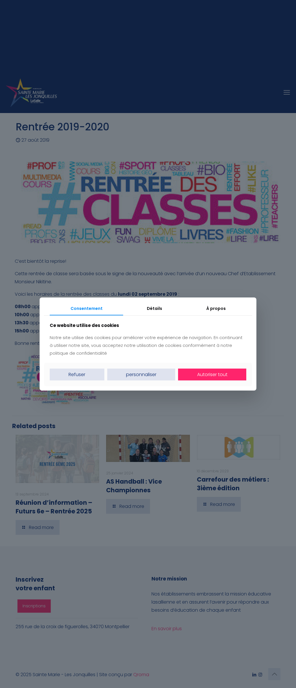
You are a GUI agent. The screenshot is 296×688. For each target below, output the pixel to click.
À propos (216, 308)
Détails (154, 308)
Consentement (87, 308)
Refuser (77, 374)
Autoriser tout (212, 374)
